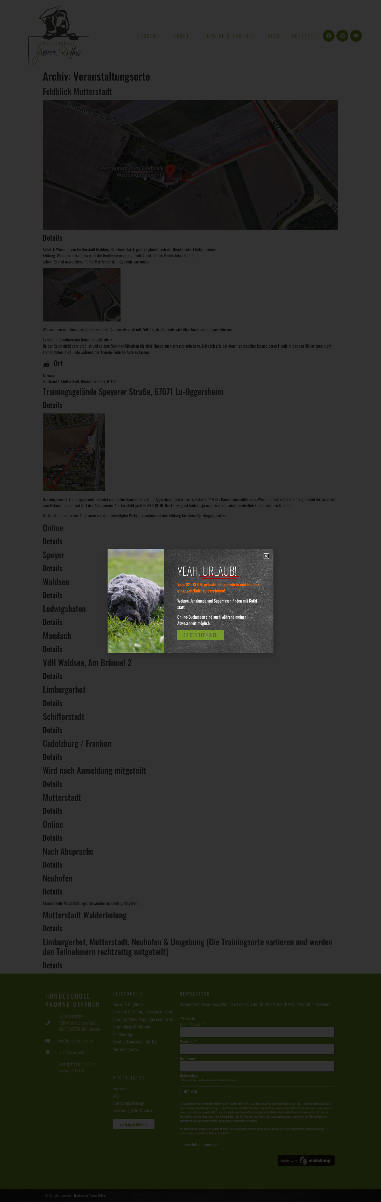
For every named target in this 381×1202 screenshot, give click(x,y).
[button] (266, 556)
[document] (190, 601)
